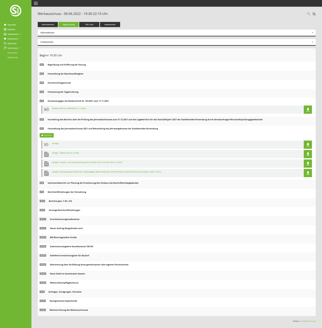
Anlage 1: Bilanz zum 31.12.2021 (65, 153)
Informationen (48, 24)
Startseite (12, 25)
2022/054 (48, 135)
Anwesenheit (110, 24)
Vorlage (55, 143)
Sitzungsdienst (308, 321)
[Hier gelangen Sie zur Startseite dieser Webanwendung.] (15, 10)
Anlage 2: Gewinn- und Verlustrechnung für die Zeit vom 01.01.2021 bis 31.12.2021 (87, 162)
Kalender (11, 29)
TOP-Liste (89, 24)
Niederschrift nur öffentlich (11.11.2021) (69, 108)
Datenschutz (13, 57)
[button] (15, 34)
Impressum (12, 53)
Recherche (12, 43)
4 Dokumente (46, 42)
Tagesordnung (69, 24)
